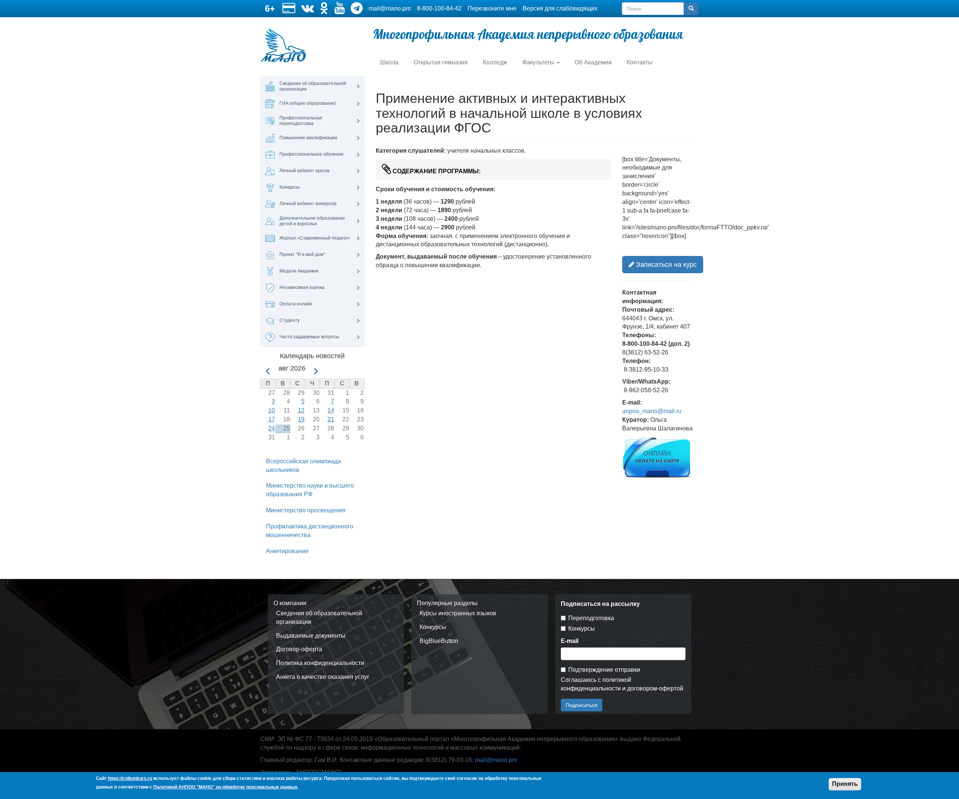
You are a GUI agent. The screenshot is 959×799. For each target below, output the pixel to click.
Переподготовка (591, 618)
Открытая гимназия (441, 62)
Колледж (495, 62)
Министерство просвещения (305, 510)
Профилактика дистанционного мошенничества (309, 530)
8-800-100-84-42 (439, 8)
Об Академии (593, 62)
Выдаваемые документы (310, 635)
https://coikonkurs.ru (130, 778)
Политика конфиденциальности (320, 663)
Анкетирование (287, 551)
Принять (845, 784)
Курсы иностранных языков (458, 613)
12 (301, 410)
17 (271, 419)
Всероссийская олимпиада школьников (303, 465)
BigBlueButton (439, 641)
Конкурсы (433, 627)
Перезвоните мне (492, 8)
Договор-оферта (299, 649)
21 (330, 419)
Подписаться (582, 705)
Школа (389, 62)
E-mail (569, 641)
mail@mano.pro (390, 8)
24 (271, 428)
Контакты (640, 62)
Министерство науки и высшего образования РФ (310, 489)
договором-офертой (655, 688)
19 (301, 419)
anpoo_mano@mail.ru (651, 411)
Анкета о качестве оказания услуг (322, 677)
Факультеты (539, 62)
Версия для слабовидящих (560, 8)
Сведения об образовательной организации (319, 617)
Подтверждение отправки (604, 670)
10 (271, 410)
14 (330, 410)
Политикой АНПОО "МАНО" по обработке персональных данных (225, 787)
